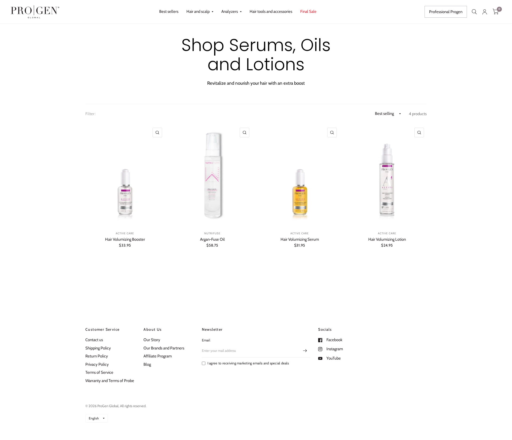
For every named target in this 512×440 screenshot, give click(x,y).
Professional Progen (445, 11)
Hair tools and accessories (271, 11)
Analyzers (229, 11)
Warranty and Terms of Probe (109, 380)
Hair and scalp (198, 11)
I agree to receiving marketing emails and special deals (248, 363)
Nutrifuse (212, 233)
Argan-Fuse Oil (212, 239)
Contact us (94, 339)
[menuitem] (168, 12)
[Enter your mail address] (304, 350)
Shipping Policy (98, 348)
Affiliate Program (157, 356)
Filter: (90, 113)
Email (206, 340)
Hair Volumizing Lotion (387, 239)
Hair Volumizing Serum (300, 239)
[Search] (474, 12)
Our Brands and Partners (163, 348)
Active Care (125, 233)
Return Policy (96, 356)
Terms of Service (99, 372)
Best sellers (168, 11)
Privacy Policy (97, 364)
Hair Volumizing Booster (125, 239)
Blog (147, 364)
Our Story (151, 339)
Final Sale (308, 11)
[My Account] (484, 12)
